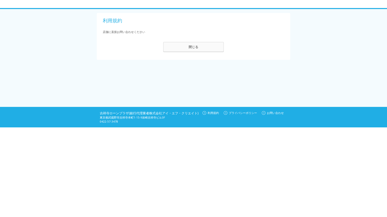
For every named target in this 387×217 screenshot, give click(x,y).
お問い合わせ (275, 113)
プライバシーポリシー (243, 113)
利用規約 (213, 113)
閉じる (193, 47)
